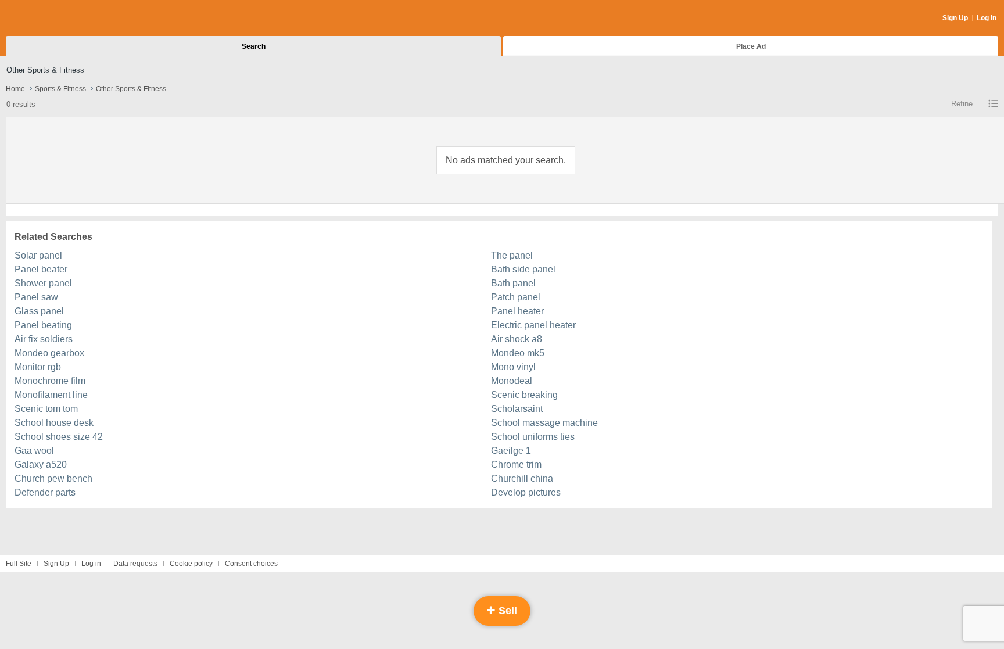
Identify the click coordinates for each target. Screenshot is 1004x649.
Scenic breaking (524, 395)
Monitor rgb (38, 367)
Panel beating (43, 325)
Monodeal (511, 381)
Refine (962, 103)
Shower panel (43, 283)
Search (254, 46)
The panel (512, 255)
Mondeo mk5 (517, 353)
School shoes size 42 (59, 437)
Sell (506, 610)
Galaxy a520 (41, 464)
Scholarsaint (517, 409)
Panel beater (41, 269)
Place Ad (751, 46)
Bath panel (513, 283)
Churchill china (522, 478)
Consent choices (251, 564)
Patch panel (515, 297)
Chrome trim (516, 464)
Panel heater (517, 311)
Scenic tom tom (46, 409)
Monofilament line (51, 395)
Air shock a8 (516, 339)
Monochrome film (50, 381)
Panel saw (36, 297)
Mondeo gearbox (49, 353)
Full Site (18, 564)
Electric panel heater (533, 325)
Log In (986, 18)
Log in (91, 564)
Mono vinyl (513, 367)
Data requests (135, 564)
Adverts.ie (51, 18)
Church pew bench (53, 478)
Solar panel (38, 255)
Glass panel (39, 311)
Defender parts (45, 492)
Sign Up (955, 18)
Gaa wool (34, 451)
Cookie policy (191, 564)
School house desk (54, 423)
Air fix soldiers (44, 339)
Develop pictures (526, 492)
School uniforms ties (533, 437)
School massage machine (544, 423)
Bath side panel (523, 269)
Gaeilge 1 (511, 451)
